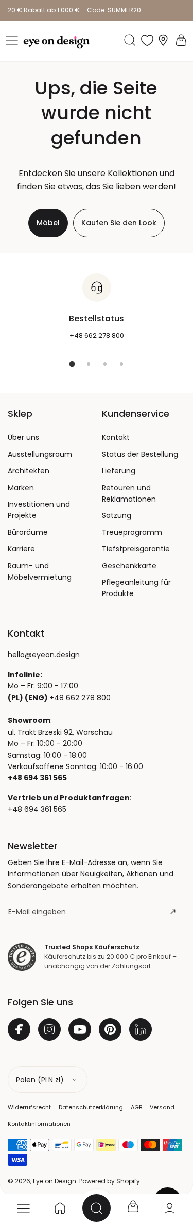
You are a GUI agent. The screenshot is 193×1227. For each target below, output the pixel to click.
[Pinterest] (110, 1029)
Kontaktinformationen (39, 1124)
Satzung (116, 515)
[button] (12, 40)
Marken (21, 488)
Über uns (23, 437)
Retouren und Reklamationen (129, 493)
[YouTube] (79, 1029)
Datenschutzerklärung (91, 1107)
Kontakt (116, 437)
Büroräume (28, 532)
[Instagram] (49, 1029)
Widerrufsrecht (29, 1107)
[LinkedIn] (140, 1029)
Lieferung (118, 471)
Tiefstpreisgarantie (136, 549)
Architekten (28, 471)
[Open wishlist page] (147, 40)
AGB (136, 1107)
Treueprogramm (132, 532)
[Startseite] (60, 1208)
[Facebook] (19, 1029)
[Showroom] (163, 40)
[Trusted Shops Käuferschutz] (22, 957)
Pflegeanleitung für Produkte (136, 588)
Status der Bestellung (140, 454)
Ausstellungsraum (40, 454)
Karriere (21, 549)
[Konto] (169, 1208)
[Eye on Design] (56, 42)
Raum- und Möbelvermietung (40, 571)
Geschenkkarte (129, 566)
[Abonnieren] (173, 911)
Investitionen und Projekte (39, 510)
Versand (162, 1107)
